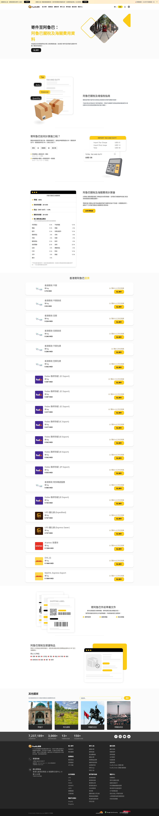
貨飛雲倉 (71, 762)
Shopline (71, 804)
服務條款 (112, 762)
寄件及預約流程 (114, 780)
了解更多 (27, 2)
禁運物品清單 (93, 760)
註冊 (120, 7)
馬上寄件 (36, 50)
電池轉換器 (92, 754)
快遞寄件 (71, 749)
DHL (69, 780)
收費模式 (112, 778)
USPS (70, 788)
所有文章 (91, 801)
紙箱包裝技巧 (114, 783)
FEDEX (70, 783)
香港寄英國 (92, 780)
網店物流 (71, 760)
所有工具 (91, 770)
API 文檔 (70, 765)
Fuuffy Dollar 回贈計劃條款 (118, 768)
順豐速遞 (71, 791)
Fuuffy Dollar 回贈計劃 (116, 765)
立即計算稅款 (89, 211)
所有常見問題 (114, 799)
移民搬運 (71, 752)
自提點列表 (92, 765)
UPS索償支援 (114, 791)
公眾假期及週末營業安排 (117, 796)
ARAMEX (70, 785)
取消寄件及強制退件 (116, 788)
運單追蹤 (91, 752)
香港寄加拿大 (93, 785)
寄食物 (91, 791)
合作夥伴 (112, 757)
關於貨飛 (112, 749)
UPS (69, 778)
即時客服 (112, 754)
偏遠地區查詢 (93, 762)
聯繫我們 (112, 752)
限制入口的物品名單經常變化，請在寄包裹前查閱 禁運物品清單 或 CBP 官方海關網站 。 (52, 649)
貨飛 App (91, 768)
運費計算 (91, 749)
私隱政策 (112, 760)
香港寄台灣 (92, 783)
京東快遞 (71, 793)
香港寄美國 (92, 778)
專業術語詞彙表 (93, 796)
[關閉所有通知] (157, 2)
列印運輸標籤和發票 (116, 785)
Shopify (70, 801)
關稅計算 (91, 757)
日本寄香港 (92, 788)
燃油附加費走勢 (93, 799)
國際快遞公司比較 (94, 793)
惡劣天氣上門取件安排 (116, 793)
